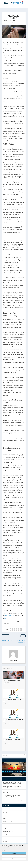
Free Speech (5, 828)
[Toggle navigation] (25, 39)
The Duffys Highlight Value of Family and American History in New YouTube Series (12, 783)
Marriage (5, 841)
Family (4, 818)
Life (3, 838)
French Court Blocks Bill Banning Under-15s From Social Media (14, 791)
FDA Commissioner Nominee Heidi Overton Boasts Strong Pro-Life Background (12, 796)
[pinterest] (14, 629)
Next (22, 636)
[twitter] (12, 629)
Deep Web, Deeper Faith (7, 640)
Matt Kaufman (13, 660)
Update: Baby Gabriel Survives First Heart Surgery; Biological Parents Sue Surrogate (12, 787)
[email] (19, 629)
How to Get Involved (7, 834)
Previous (6, 636)
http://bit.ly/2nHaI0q (9, 615)
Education (5, 812)
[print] (21, 629)
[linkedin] (16, 629)
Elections (5, 815)
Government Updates (8, 831)
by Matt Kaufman (8, 20)
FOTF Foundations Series (8, 821)
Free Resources (6, 825)
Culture (4, 809)
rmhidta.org (6, 618)
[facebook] (10, 629)
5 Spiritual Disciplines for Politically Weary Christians (12, 800)
